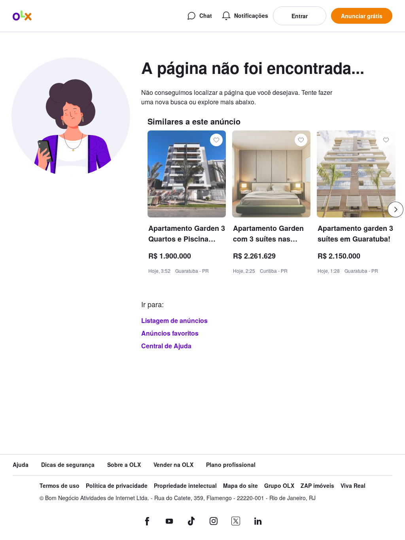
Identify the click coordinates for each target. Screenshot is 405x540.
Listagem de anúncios (174, 320)
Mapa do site (240, 485)
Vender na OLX (173, 464)
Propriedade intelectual (185, 485)
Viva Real (353, 485)
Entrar (299, 16)
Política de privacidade (117, 485)
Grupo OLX (279, 485)
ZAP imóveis (317, 485)
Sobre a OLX (124, 464)
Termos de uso (59, 485)
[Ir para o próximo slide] (395, 209)
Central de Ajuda (166, 345)
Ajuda (20, 464)
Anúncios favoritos (170, 333)
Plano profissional (230, 464)
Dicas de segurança (68, 464)
